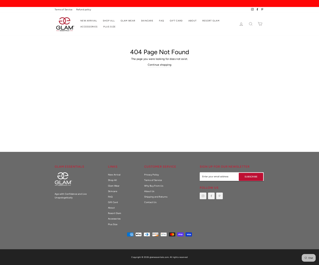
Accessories (89, 26)
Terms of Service (63, 9)
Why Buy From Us (153, 185)
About (192, 20)
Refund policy (83, 9)
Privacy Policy (151, 174)
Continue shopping (159, 64)
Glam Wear (128, 20)
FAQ (161, 20)
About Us (149, 191)
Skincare (147, 20)
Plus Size (109, 26)
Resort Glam (210, 20)
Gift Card (176, 20)
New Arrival (88, 20)
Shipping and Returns (155, 196)
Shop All (109, 20)
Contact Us (150, 202)
